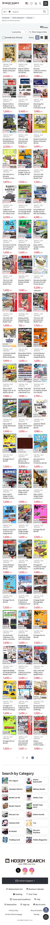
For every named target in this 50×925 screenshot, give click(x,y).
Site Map (36, 914)
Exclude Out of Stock (13, 37)
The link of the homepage (13, 914)
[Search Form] (40, 3)
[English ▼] (26, 3)
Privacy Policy (13, 910)
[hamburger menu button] (45, 3)
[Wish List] (31, 3)
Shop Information (37, 910)
